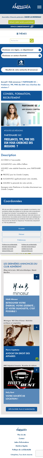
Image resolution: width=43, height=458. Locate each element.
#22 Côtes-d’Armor (18, 321)
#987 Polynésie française (12, 365)
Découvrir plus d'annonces (21, 409)
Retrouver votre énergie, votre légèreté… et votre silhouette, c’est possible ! (20, 307)
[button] (19, 125)
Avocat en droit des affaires (18, 354)
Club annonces (15, 82)
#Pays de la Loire (10, 270)
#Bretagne (7, 321)
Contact (21, 438)
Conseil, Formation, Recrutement (17, 95)
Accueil (4, 82)
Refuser (21, 234)
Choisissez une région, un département (17, 50)
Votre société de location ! (15, 397)
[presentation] (3, 115)
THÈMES (23, 33)
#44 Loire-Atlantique (24, 270)
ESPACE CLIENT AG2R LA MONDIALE (21, 22)
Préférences (21, 240)
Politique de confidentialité (21, 449)
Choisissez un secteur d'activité (14, 55)
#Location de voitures (29, 365)
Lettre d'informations (21, 442)
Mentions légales (22, 446)
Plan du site (21, 435)
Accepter (21, 228)
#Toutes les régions (13, 131)
